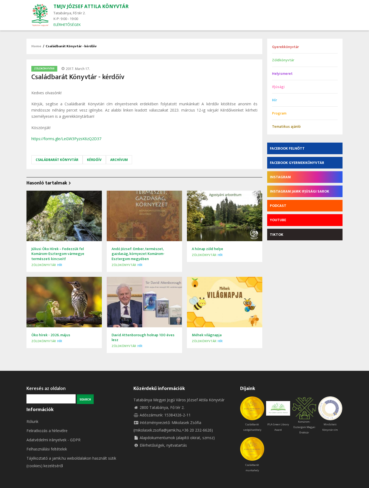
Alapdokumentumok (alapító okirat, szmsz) (177, 437)
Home (36, 46)
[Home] (39, 14)
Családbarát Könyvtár (57, 159)
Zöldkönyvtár (44, 68)
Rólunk (32, 421)
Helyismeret (282, 73)
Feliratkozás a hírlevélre (47, 430)
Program (279, 113)
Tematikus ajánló (286, 126)
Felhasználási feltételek (46, 449)
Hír (59, 265)
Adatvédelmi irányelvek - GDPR (53, 439)
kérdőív (94, 159)
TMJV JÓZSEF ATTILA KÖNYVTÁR (91, 6)
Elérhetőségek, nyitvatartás (163, 445)
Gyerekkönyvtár (285, 47)
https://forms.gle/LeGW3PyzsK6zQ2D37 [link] (66, 138)
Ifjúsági (278, 87)
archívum (119, 159)
